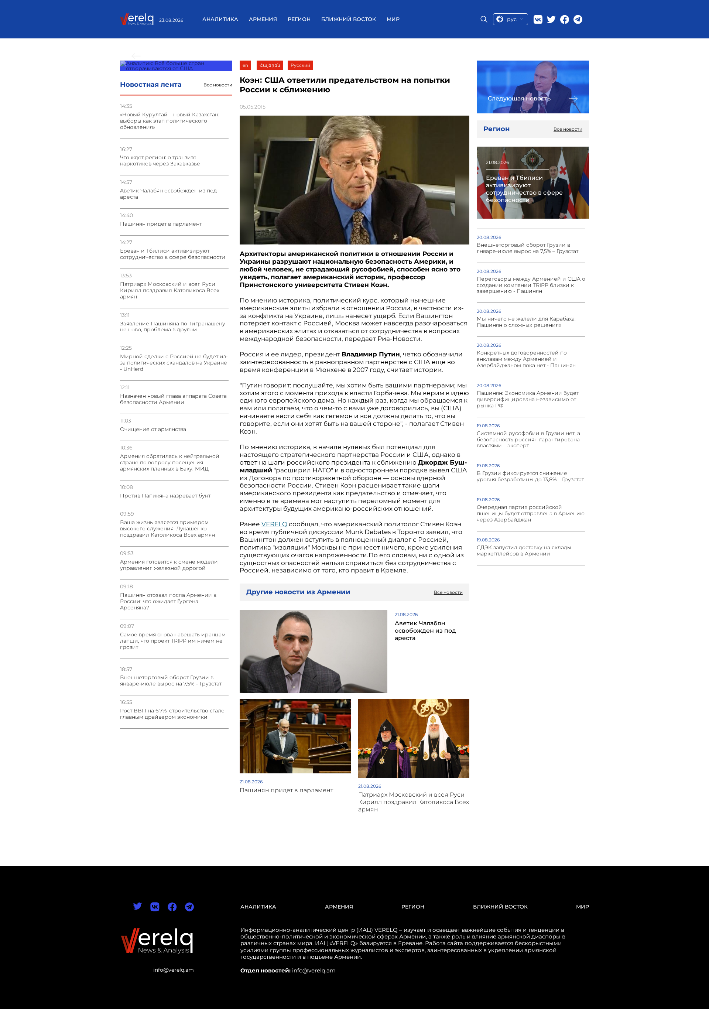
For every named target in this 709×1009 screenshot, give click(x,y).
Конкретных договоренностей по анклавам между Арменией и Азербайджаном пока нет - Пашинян (526, 359)
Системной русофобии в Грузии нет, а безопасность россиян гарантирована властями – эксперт (528, 439)
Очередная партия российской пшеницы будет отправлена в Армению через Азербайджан (531, 513)
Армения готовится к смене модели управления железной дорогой (169, 565)
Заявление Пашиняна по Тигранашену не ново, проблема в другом (172, 327)
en (245, 65)
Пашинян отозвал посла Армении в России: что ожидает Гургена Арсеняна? (168, 601)
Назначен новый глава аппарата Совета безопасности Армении (173, 399)
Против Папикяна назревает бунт (165, 496)
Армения (263, 19)
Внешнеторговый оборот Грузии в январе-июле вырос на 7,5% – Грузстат (171, 680)
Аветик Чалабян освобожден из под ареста (168, 194)
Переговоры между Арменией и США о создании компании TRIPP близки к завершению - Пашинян (531, 285)
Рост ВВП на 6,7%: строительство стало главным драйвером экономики (172, 714)
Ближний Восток (348, 19)
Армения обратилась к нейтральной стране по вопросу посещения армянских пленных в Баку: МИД (169, 462)
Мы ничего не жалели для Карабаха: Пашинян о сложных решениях (526, 322)
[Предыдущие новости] (176, 66)
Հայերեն (270, 65)
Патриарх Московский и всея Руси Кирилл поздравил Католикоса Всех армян (169, 290)
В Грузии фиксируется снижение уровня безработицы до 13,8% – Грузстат (530, 476)
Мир (393, 19)
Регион (299, 19)
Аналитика (220, 19)
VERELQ (274, 524)
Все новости (217, 85)
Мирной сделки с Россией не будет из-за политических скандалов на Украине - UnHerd (174, 362)
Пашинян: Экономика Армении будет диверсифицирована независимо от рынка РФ (528, 399)
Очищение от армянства (153, 429)
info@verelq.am (173, 970)
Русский (300, 65)
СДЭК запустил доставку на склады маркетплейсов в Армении (524, 550)
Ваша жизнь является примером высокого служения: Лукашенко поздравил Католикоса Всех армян (167, 528)
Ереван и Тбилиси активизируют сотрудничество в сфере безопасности (172, 254)
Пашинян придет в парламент (161, 224)
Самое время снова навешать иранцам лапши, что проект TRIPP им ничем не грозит (173, 641)
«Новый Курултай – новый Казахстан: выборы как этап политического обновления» (169, 121)
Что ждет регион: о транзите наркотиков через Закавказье (160, 160)
